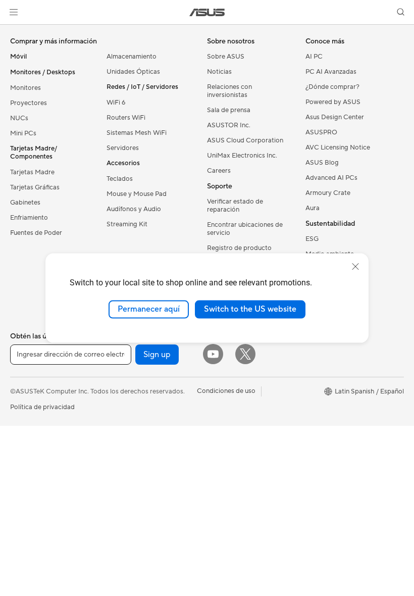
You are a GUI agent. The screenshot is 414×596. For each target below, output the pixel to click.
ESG (312, 239)
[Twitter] (245, 354)
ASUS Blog (322, 163)
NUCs (19, 118)
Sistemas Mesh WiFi (137, 133)
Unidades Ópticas (133, 72)
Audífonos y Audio (134, 209)
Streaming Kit (127, 224)
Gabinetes (25, 202)
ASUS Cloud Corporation (245, 140)
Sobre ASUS (225, 57)
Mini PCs (23, 133)
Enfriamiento (29, 218)
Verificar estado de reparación (235, 205)
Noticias (219, 72)
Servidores (123, 148)
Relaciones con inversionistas (229, 91)
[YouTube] (213, 354)
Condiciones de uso (226, 391)
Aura (312, 208)
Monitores (25, 88)
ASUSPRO (321, 132)
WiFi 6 (116, 102)
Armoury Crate (327, 193)
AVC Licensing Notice (337, 147)
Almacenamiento (132, 57)
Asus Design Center (334, 117)
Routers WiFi (126, 118)
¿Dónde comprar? (332, 87)
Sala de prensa (228, 110)
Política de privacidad (42, 407)
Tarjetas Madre (32, 172)
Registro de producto (239, 248)
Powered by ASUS (332, 102)
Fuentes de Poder (36, 233)
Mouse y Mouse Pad (137, 194)
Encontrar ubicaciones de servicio (245, 229)
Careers (219, 171)
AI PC (314, 57)
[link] (207, 12)
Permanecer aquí (149, 309)
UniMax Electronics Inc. (242, 156)
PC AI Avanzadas (330, 72)
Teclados (120, 179)
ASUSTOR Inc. (228, 125)
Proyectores (28, 103)
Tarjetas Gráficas (35, 187)
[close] (355, 267)
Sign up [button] (157, 355)
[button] (13, 12)
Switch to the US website (250, 309)
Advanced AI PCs (331, 178)
